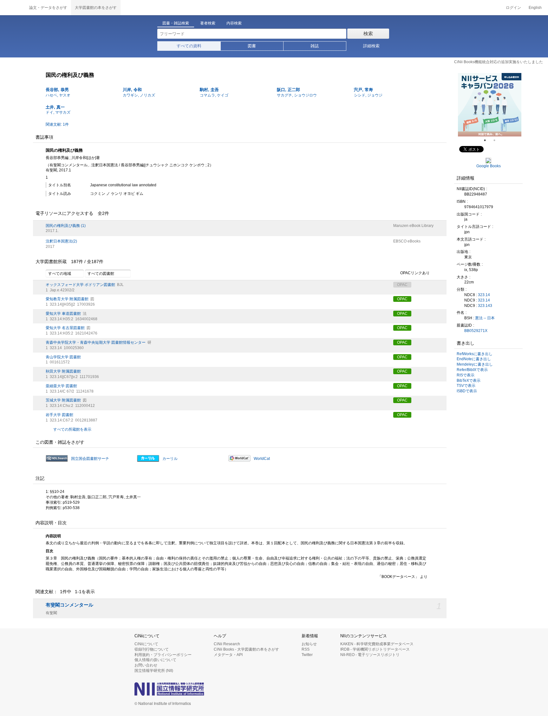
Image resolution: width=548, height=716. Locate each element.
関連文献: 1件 (57, 124)
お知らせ (309, 644)
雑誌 (314, 45)
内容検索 (234, 23)
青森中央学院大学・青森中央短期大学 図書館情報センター (96, 342)
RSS (306, 649)
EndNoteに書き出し (474, 359)
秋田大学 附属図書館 (63, 371)
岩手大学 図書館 (59, 415)
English (535, 7)
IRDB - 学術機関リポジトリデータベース (375, 649)
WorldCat (262, 458)
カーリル (170, 458)
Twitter (307, 655)
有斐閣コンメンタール (69, 604)
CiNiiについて (146, 644)
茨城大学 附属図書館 (63, 400)
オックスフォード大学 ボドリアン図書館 (80, 284)
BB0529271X (475, 330)
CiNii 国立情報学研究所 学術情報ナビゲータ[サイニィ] (12, 7)
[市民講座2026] (490, 104)
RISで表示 (465, 375)
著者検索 (207, 23)
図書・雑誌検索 (175, 23)
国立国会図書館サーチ (90, 458)
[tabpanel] (490, 104)
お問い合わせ (145, 665)
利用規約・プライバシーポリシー (163, 655)
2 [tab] (497, 140)
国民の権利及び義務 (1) (66, 225)
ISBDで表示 (467, 391)
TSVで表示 (466, 385)
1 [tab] (487, 140)
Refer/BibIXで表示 (472, 370)
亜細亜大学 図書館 (61, 386)
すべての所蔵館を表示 (72, 429)
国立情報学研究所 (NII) (153, 670)
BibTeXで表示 (468, 380)
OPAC (402, 299)
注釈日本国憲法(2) (61, 241)
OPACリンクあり (415, 273)
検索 (368, 33)
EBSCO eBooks (407, 241)
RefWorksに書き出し (475, 354)
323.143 (485, 305)
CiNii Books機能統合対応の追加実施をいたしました (498, 62)
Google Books (488, 166)
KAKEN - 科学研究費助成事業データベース (377, 644)
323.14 (484, 295)
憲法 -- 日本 (485, 318)
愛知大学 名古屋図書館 (65, 328)
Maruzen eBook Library (413, 225)
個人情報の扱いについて (155, 660)
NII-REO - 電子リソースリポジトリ (370, 655)
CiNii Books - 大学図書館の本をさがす (246, 649)
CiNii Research (227, 644)
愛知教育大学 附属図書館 (67, 299)
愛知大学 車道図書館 (63, 313)
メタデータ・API (228, 655)
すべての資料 (189, 45)
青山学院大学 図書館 (63, 357)
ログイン (513, 7)
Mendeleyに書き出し (475, 364)
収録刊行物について (151, 649)
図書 (252, 45)
